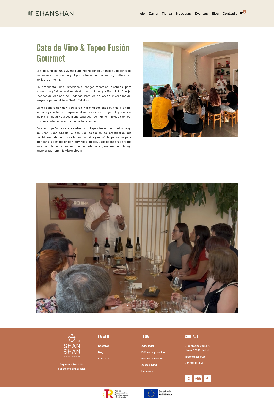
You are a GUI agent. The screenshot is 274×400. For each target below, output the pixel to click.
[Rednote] (198, 378)
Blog (215, 13)
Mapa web (147, 371)
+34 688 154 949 (194, 362)
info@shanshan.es (195, 356)
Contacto (230, 13)
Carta (153, 13)
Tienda (167, 13)
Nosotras (183, 13)
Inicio (141, 13)
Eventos (201, 13)
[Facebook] (207, 378)
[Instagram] (188, 378)
